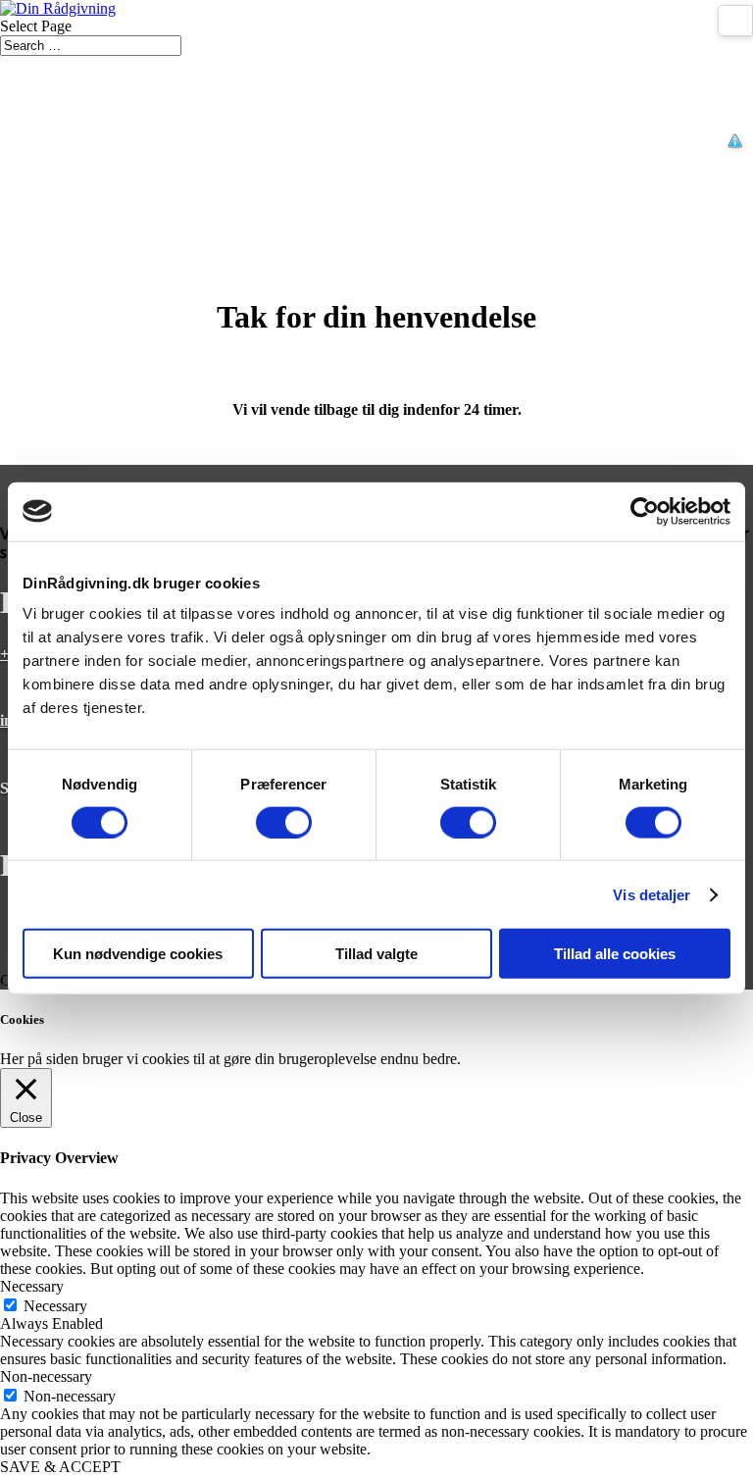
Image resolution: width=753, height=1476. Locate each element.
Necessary (55, 1306)
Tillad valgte (376, 953)
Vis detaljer (651, 894)
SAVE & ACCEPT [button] (60, 1466)
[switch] (284, 822)
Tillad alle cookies (615, 953)
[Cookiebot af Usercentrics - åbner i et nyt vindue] (644, 511)
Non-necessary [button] (46, 1376)
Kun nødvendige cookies (138, 953)
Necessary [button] (32, 1286)
